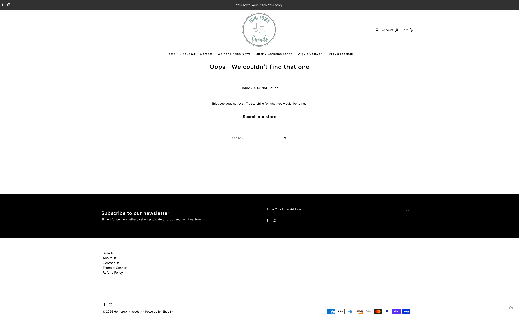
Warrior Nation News (234, 54)
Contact (206, 54)
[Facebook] (2, 5)
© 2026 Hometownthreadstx (123, 311)
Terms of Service (115, 268)
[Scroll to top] (511, 308)
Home (171, 54)
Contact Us (111, 263)
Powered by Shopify (159, 311)
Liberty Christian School (274, 54)
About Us (187, 54)
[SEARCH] (377, 29)
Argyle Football (341, 54)
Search (108, 253)
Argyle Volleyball (311, 54)
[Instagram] (8, 5)
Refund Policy (113, 273)
